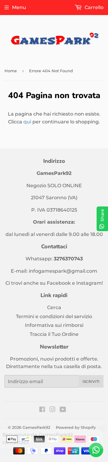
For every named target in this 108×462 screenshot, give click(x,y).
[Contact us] (96, 450)
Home (10, 70)
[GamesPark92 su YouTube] (63, 410)
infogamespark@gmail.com (63, 271)
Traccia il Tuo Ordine (54, 334)
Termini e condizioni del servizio (54, 316)
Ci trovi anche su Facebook (38, 283)
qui (27, 122)
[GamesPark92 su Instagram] (53, 410)
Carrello (93, 7)
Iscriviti (91, 381)
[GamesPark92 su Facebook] (42, 410)
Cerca (54, 307)
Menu (19, 7)
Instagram (89, 283)
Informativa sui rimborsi (54, 325)
